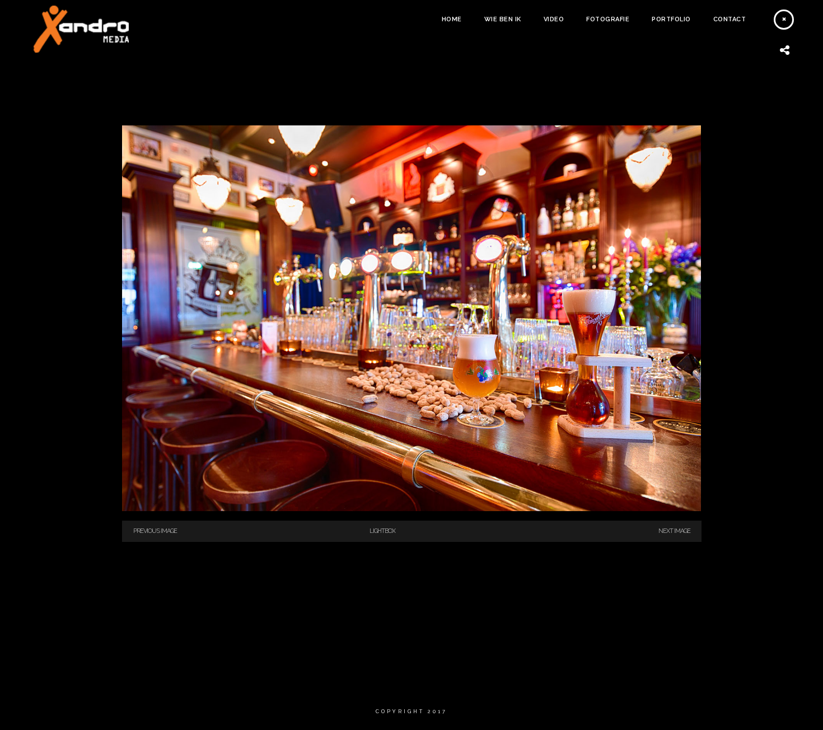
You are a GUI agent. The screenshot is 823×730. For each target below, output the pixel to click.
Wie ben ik (502, 19)
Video (554, 19)
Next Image (674, 531)
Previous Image (155, 531)
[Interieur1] (412, 509)
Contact (729, 19)
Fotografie (607, 19)
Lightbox (382, 531)
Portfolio (671, 19)
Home (452, 19)
